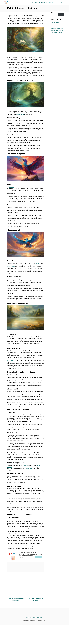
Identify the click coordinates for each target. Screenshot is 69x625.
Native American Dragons (56, 26)
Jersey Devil (38, 533)
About (27, 617)
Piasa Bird (11, 187)
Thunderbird (38, 263)
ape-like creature (20, 114)
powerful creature (11, 266)
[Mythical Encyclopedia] (13, 2)
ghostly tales (38, 402)
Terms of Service (32, 617)
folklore (26, 465)
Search (51, 12)
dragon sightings (30, 468)
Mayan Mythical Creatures (56, 32)
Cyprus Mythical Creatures (57, 30)
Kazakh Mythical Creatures (57, 28)
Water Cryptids (10, 360)
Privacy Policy (40, 617)
